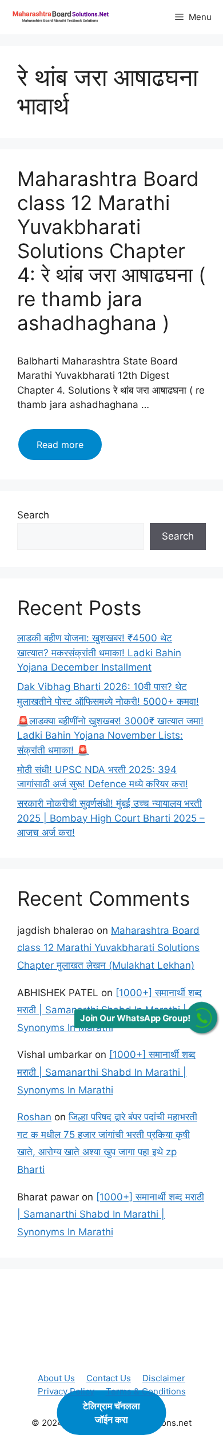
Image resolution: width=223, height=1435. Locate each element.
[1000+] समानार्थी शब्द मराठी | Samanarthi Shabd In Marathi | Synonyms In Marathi (106, 1072)
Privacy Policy (66, 1391)
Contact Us (108, 1378)
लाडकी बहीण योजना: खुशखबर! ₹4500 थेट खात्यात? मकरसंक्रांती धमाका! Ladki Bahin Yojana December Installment (99, 652)
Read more (69, 449)
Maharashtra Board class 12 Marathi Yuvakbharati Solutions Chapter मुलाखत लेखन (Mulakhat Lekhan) (108, 948)
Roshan (34, 1117)
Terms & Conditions (146, 1391)
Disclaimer (163, 1378)
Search (33, 515)
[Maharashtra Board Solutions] (63, 17)
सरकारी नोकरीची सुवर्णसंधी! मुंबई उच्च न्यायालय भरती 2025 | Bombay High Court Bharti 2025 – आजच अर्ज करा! (111, 818)
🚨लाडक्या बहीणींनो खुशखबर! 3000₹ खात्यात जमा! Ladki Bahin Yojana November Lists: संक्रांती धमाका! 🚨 (110, 735)
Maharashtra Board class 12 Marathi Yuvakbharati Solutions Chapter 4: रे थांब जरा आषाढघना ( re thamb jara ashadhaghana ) (111, 251)
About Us (56, 1378)
